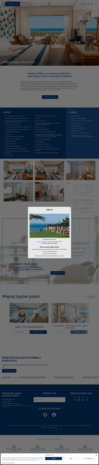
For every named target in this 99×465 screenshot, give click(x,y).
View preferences (88, 458)
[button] (96, 455)
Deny (71, 458)
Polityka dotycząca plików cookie (8, 462)
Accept (53, 458)
